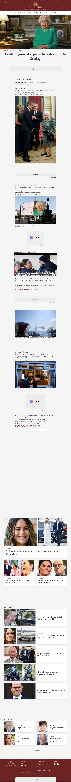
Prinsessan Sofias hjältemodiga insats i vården (30, 423)
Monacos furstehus (54, 754)
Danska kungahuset (30, 752)
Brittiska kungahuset (9, 50)
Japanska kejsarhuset (28, 754)
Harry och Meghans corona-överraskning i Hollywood (31, 94)
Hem (15, 12)
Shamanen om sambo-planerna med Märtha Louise (31, 194)
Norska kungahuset (23, 752)
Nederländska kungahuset (46, 752)
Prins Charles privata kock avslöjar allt (28, 426)
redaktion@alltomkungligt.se (42, 764)
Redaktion (54, 12)
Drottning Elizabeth (20, 50)
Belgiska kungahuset (54, 752)
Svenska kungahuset (8, 752)
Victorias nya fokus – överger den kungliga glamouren (31, 425)
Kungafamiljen (21, 12)
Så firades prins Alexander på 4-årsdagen (29, 289)
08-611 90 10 (39, 768)
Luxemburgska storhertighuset (19, 754)
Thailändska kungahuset (37, 754)
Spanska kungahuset (38, 752)
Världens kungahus (44, 12)
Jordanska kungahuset (62, 752)
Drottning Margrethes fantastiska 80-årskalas (30, 360)
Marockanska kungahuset (46, 754)
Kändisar (36, 12)
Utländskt (29, 12)
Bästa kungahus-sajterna (25, 772)
